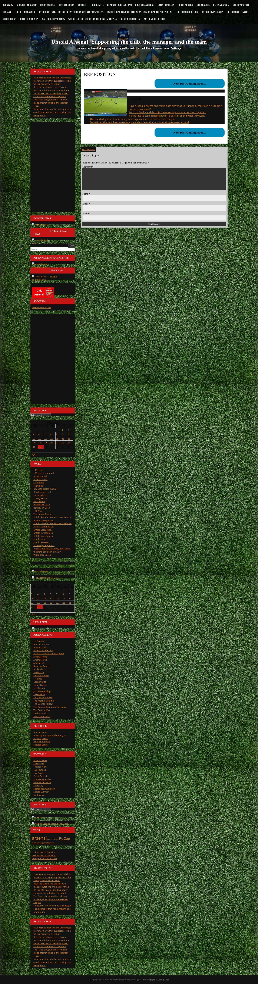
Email (86, 203)
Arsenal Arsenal (41, 644)
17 (34, 442)
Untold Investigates (212, 12)
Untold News (10, 19)
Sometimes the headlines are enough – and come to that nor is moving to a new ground (139, 122)
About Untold (47, 5)
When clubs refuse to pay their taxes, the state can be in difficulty (104, 19)
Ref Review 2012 (221, 5)
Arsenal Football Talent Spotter (48, 653)
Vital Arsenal (39, 713)
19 (45, 442)
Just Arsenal (39, 688)
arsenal (39, 838)
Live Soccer (38, 773)
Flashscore (38, 672)
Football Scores (41, 744)
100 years (8, 5)
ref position (88, 149)
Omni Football (40, 776)
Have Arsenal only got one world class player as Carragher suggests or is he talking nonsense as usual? (52, 80)
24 (34, 446)
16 (69, 438)
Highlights (98, 5)
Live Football (39, 769)
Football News (40, 766)
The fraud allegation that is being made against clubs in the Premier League (132, 119)
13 (51, 438)
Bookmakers (39, 669)
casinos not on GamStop (44, 852)
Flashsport (38, 763)
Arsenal (53, 276)
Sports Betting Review (44, 788)
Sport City (38, 785)
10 (34, 438)
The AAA (7, 12)
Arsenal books (66, 5)
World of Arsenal (41, 716)
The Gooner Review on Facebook (49, 707)
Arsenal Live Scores (41, 307)
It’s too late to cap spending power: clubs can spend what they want (167, 115)
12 (45, 438)
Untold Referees (29, 19)
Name (86, 194)
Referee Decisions (42, 782)
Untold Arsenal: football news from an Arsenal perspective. (140, 12)
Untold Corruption (187, 12)
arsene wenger (53, 839)
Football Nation (41, 675)
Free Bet (37, 678)
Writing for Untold (154, 19)
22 (63, 442)
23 (69, 442)
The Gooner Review (43, 703)
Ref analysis (203, 5)
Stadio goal (38, 795)
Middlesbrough (38, 843)
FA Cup (64, 838)
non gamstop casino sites (44, 858)
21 (57, 442)
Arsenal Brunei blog (43, 650)
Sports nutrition (41, 791)
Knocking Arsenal (144, 5)
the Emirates (49, 843)
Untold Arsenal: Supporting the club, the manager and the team (129, 42)
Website (86, 213)
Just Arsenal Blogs (42, 691)
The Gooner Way (41, 710)
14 (57, 438)
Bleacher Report (41, 666)
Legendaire (39, 694)
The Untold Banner (24, 12)
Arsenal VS (38, 663)
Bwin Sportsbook (41, 741)
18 (39, 442)
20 (51, 442)
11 (39, 438)
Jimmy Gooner (40, 685)
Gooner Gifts (39, 681)
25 (39, 446)
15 (63, 438)
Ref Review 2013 (241, 5)
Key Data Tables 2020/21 (119, 5)
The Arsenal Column (43, 700)
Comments (83, 5)
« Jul (34, 454)
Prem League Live (42, 779)
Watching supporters (53, 19)
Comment (87, 167)
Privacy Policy (185, 5)
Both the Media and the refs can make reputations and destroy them (167, 112)
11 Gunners (39, 641)
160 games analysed (26, 5)
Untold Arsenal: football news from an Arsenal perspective (71, 12)
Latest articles (166, 5)
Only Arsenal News (42, 697)
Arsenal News (40, 656)
